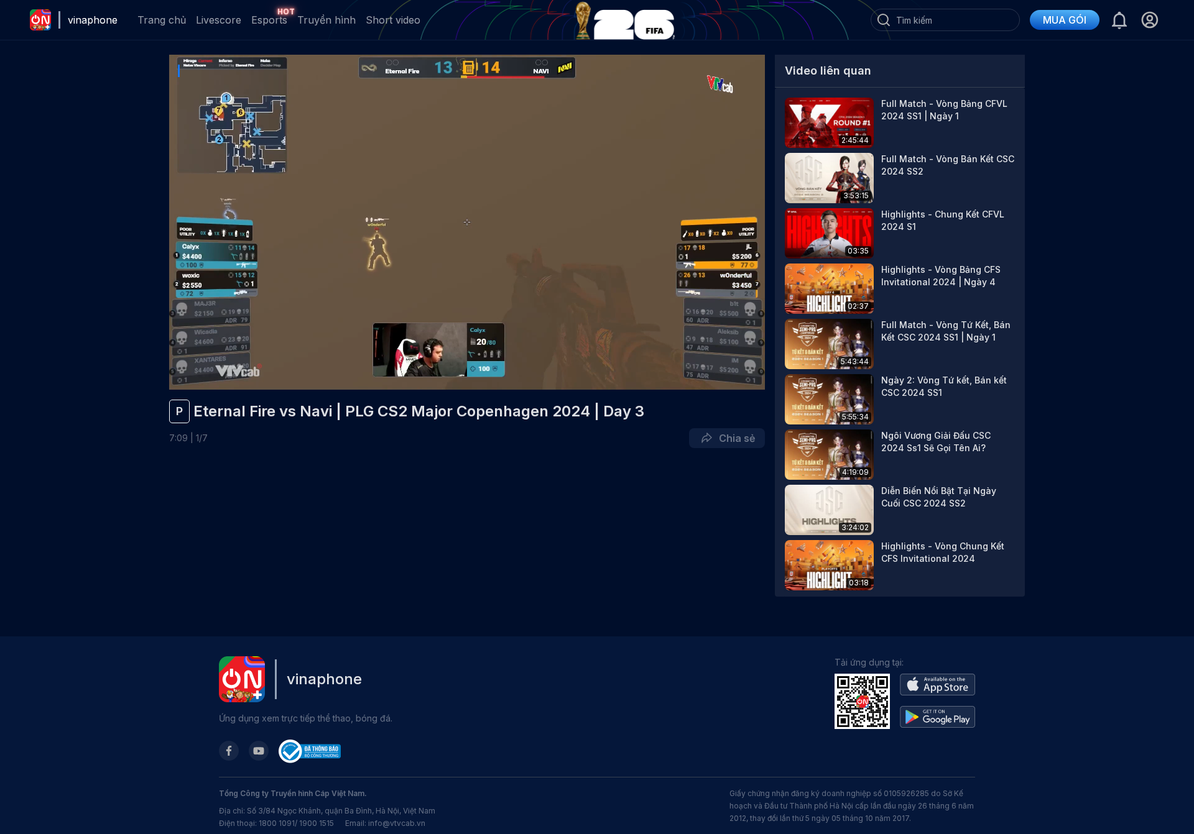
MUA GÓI (1064, 20)
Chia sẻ (734, 438)
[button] (1149, 20)
